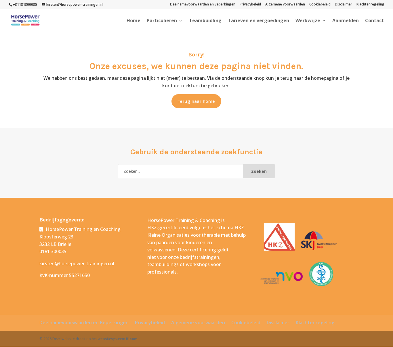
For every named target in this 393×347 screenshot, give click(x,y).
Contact (374, 21)
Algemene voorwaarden (285, 5)
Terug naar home (196, 101)
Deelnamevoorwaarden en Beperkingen (202, 5)
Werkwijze (307, 21)
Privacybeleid (250, 5)
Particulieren (162, 21)
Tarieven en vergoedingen (258, 21)
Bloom (132, 338)
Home (133, 21)
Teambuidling (205, 21)
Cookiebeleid (320, 5)
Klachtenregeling (370, 5)
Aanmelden (345, 21)
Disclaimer (343, 5)
